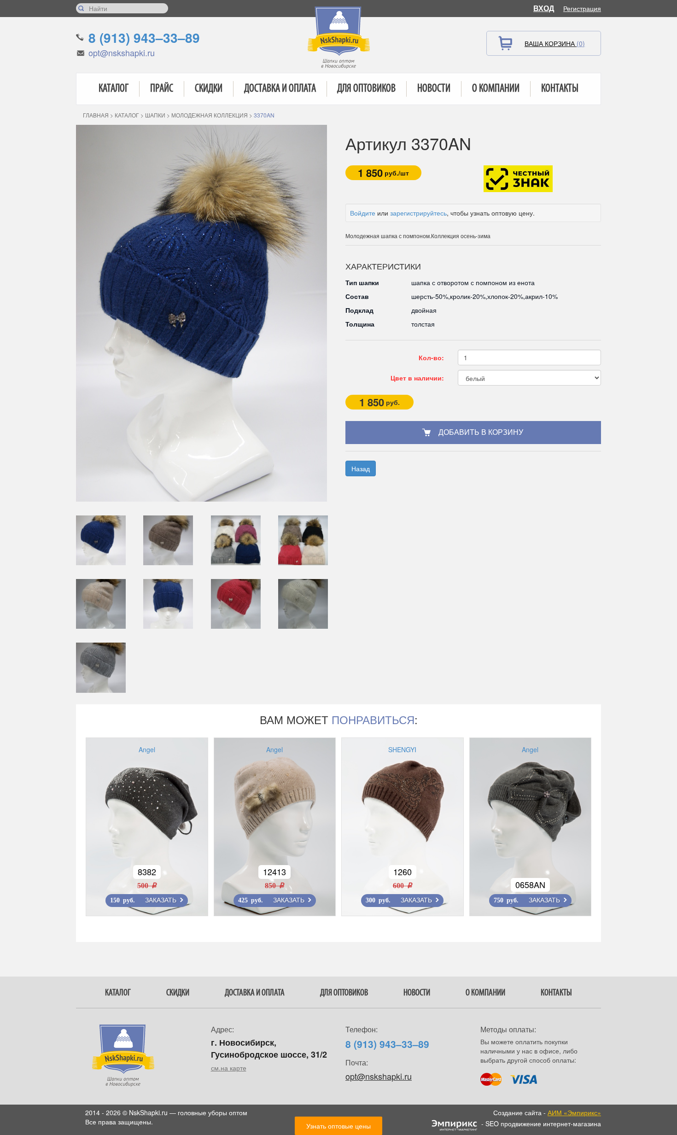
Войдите (362, 212)
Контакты (559, 88)
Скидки (208, 88)
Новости (433, 88)
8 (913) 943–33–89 (144, 37)
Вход (543, 8)
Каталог (113, 88)
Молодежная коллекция (209, 115)
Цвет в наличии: (417, 377)
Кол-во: (431, 357)
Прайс (161, 88)
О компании (495, 88)
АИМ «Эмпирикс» (574, 1112)
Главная (96, 115)
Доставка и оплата (280, 88)
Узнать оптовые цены (338, 1125)
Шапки (155, 115)
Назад (360, 468)
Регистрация (582, 8)
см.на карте (228, 1067)
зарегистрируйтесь (418, 212)
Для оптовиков (366, 88)
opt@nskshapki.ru (121, 53)
